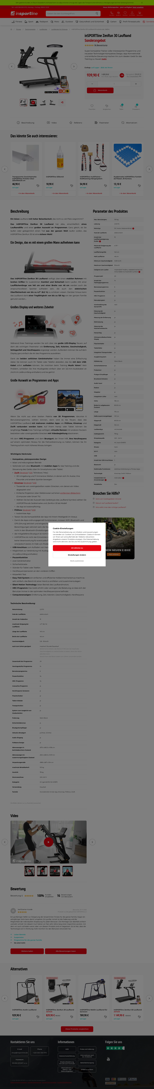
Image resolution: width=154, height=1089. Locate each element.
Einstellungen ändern (77, 555)
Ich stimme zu (77, 548)
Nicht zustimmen (77, 561)
